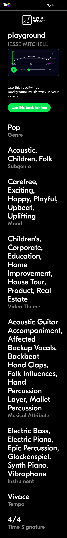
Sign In (50, 5)
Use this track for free (29, 107)
